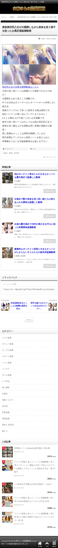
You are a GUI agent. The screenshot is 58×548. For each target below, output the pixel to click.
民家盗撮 (6, 412)
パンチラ (6, 369)
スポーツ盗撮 (7, 356)
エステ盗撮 (6, 338)
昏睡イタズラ (7, 400)
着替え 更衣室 (51, 39)
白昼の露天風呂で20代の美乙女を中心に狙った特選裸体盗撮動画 (35, 226)
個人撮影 (6, 387)
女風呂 (43, 39)
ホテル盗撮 (6, 375)
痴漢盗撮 (6, 418)
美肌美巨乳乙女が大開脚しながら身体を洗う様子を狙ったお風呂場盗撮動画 (29, 29)
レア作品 (6, 381)
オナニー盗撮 (7, 344)
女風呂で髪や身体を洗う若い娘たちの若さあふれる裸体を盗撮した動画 (34, 200)
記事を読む (49, 191)
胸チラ (5, 431)
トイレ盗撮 (6, 363)
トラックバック (50, 157)
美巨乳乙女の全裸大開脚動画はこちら (20, 87)
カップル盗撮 (7, 350)
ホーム (29, 320)
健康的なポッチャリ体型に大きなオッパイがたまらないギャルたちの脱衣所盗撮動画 (34, 250)
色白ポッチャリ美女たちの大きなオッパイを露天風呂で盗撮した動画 (34, 176)
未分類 (5, 406)
